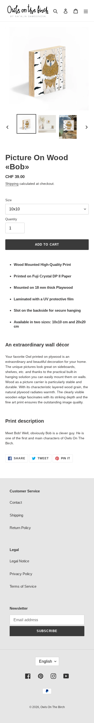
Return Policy (20, 528)
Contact (16, 502)
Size (8, 200)
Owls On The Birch (52, 707)
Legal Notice (19, 561)
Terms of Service (23, 586)
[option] (26, 124)
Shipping (12, 184)
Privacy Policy (21, 574)
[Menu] (86, 11)
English (45, 661)
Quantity (11, 219)
